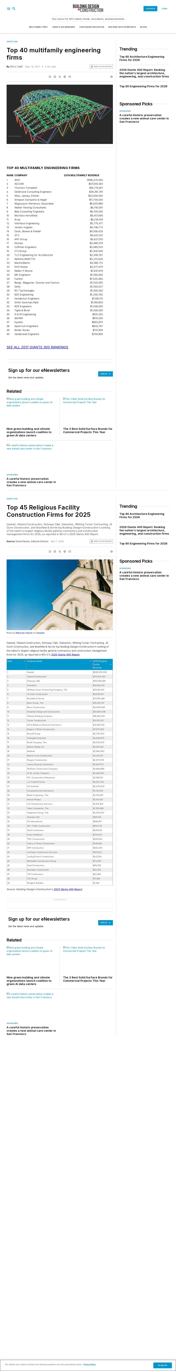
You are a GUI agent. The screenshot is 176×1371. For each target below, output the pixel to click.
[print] (111, 76)
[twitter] (59, 76)
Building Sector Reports (122, 27)
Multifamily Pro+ (38, 27)
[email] (69, 76)
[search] (14, 9)
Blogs (143, 27)
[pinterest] (64, 76)
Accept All (162, 1365)
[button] (9, 9)
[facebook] (50, 76)
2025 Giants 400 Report (65, 654)
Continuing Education (91, 27)
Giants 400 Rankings (64, 27)
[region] (88, 1365)
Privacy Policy (89, 1364)
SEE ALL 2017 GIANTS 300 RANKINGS (37, 347)
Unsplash (40, 633)
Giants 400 (12, 41)
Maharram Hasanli (24, 633)
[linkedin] (54, 76)
